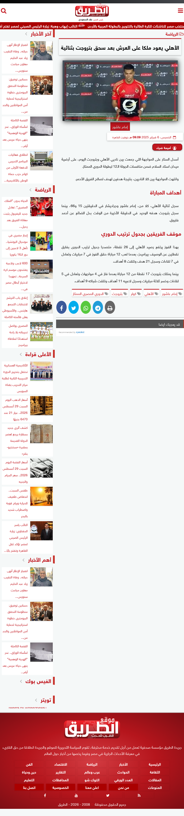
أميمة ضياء (163, 147)
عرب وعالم (92, 772)
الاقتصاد (60, 764)
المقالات (155, 779)
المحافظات (61, 779)
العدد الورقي (123, 779)
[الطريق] (92, 15)
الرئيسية (155, 764)
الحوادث (123, 772)
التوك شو (92, 779)
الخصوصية (61, 787)
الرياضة (172, 33)
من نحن (123, 787)
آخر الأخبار (41, 33)
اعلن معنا (92, 787)
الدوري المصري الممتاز (89, 293)
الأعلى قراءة (38, 353)
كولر (134, 293)
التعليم (29, 779)
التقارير (61, 772)
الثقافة (155, 772)
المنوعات (155, 787)
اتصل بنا (29, 787)
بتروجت (117, 293)
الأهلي (150, 293)
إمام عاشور (170, 293)
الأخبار (123, 764)
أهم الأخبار (39, 559)
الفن (29, 764)
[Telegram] (97, 307)
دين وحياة (29, 772)
